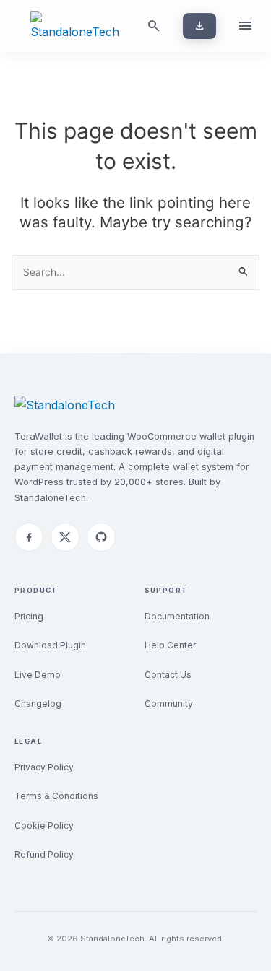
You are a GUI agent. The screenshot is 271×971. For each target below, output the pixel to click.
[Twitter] (65, 537)
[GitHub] (101, 537)
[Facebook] (28, 537)
